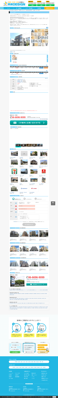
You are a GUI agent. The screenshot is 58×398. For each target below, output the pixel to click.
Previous (10, 39)
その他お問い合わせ (44, 380)
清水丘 (31, 298)
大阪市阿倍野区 (27, 293)
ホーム (8, 8)
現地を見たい (37, 202)
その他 (28, 203)
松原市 (13, 294)
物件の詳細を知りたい (22, 202)
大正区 (24, 361)
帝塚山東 (21, 299)
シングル (33, 376)
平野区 (40, 361)
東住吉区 (37, 361)
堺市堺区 (46, 293)
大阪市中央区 (42, 293)
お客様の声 (17, 374)
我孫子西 (19, 299)
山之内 (12, 298)
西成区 (35, 361)
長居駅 (23, 367)
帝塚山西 (16, 299)
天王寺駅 (17, 367)
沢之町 (38, 298)
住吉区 (21, 361)
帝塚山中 (11, 299)
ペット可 (33, 378)
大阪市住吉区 (20, 79)
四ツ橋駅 (20, 367)
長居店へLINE (43, 376)
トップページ (11, 373)
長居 (13, 298)
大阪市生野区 (22, 293)
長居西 (22, 298)
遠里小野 (20, 298)
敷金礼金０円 (34, 373)
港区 (42, 361)
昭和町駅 (14, 367)
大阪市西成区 (35, 293)
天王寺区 (29, 361)
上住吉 (42, 298)
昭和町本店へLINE (44, 373)
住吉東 (21, 80)
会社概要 (10, 374)
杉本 (23, 298)
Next (29, 39)
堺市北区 (11, 294)
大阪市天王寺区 (15, 293)
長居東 (15, 298)
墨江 (36, 298)
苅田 (10, 298)
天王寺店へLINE (43, 374)
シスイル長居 (21, 268)
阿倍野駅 (35, 367)
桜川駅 (41, 367)
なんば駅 (29, 367)
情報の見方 (46, 78)
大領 (25, 298)
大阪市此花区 (11, 293)
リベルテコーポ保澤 (41, 253)
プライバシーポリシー (20, 221)
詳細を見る (41, 73)
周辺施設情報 (17, 376)
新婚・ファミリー (34, 374)
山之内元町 (26, 299)
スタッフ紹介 (11, 378)
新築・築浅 (25, 378)
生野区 (19, 361)
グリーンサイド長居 (22, 253)
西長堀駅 (38, 367)
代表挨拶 (10, 376)
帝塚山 (21, 81)
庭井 (12, 299)
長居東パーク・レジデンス (12, 268)
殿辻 (43, 298)
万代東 (35, 298)
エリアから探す (26, 373)
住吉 (45, 298)
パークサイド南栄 (12, 253)
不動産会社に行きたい (22, 203)
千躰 (14, 299)
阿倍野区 (16, 361)
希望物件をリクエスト (44, 378)
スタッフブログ (17, 373)
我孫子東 (27, 298)
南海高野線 (18, 80)
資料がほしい (29, 202)
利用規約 (15, 221)
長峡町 (23, 299)
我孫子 (17, 298)
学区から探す (26, 376)
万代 (22, 79)
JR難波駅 (44, 367)
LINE (32, 5)
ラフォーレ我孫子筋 (32, 253)
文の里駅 (26, 367)
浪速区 (32, 361)
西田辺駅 (32, 367)
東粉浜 (40, 298)
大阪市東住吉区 (31, 293)
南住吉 (33, 298)
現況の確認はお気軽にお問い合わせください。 (16, 74)
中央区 (26, 361)
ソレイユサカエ (31, 268)
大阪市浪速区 (19, 293)
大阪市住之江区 (39, 293)
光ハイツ (40, 268)
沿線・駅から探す (27, 374)
